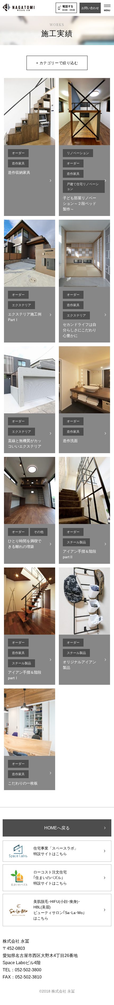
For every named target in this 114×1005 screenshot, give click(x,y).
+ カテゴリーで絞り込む (57, 63)
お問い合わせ (90, 8)
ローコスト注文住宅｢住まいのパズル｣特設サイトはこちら (50, 877)
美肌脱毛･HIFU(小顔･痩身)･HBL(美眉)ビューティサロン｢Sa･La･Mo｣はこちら (59, 909)
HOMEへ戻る (57, 828)
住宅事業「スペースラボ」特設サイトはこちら (55, 851)
